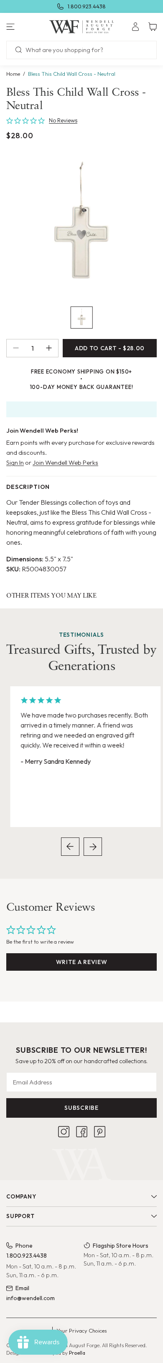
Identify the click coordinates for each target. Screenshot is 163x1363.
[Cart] (152, 26)
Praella (77, 1353)
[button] (27, 26)
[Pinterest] (99, 1131)
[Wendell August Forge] (81, 27)
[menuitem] (135, 26)
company (21, 1196)
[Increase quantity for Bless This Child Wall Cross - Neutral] (52, 348)
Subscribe (81, 1107)
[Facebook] (81, 1131)
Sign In (15, 462)
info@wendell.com (30, 1298)
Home (13, 73)
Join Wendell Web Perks (65, 462)
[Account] (135, 26)
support (20, 1216)
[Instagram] (63, 1131)
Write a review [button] (81, 962)
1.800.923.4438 (87, 6)
